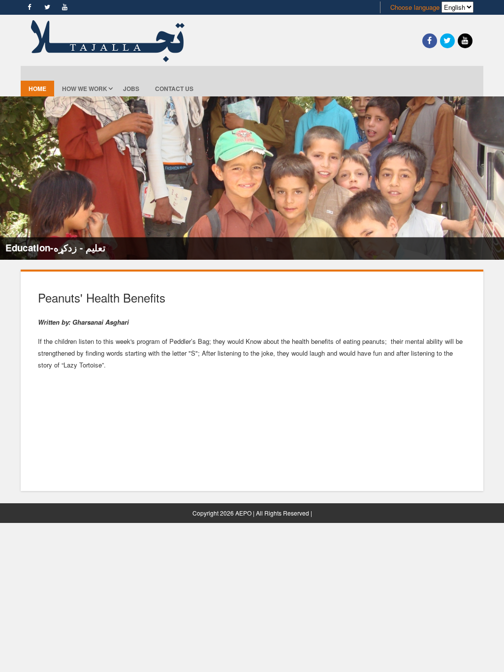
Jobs (131, 88)
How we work (84, 88)
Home (37, 88)
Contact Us (174, 88)
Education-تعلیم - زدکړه (55, 247)
